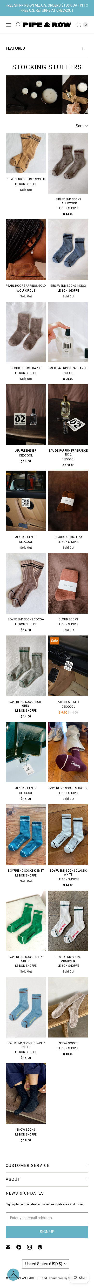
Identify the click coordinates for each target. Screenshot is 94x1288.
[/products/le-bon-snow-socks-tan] (68, 1007)
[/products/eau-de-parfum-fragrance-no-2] (68, 414)
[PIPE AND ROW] (47, 24)
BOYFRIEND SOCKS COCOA (26, 619)
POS (38, 1278)
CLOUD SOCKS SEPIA (68, 537)
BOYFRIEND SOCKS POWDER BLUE (26, 1045)
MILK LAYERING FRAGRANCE (68, 368)
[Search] (18, 25)
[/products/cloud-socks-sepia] (68, 501)
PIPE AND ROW (24, 1278)
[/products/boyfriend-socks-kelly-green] (26, 921)
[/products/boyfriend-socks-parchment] (68, 921)
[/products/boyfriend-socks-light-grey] (26, 665)
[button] (13, 1275)
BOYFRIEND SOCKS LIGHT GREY (26, 703)
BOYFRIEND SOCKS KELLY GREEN (26, 959)
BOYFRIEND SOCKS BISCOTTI (26, 179)
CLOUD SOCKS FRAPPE (26, 368)
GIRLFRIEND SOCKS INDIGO (68, 285)
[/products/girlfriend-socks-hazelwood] (68, 163)
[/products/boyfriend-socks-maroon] (68, 752)
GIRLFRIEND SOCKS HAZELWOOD (68, 201)
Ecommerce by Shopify (62, 1278)
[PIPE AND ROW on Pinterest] (43, 1247)
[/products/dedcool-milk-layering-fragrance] (68, 332)
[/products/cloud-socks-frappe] (26, 332)
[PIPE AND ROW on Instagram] (32, 1247)
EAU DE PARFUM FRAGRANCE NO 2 (68, 452)
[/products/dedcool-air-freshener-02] (26, 414)
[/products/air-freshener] (68, 665)
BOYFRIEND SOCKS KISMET (26, 870)
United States (43, 1263)
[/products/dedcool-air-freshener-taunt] (26, 501)
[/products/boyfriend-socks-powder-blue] (26, 1007)
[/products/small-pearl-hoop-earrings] (26, 249)
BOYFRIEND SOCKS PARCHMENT (68, 959)
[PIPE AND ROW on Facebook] (21, 1247)
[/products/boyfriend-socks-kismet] (26, 834)
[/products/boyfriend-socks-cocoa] (26, 583)
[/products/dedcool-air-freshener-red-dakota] (26, 752)
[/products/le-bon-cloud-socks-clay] (68, 583)
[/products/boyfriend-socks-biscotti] (26, 153)
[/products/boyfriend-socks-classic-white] (68, 834)
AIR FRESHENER (25, 450)
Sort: (78, 126)
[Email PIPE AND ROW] (11, 1247)
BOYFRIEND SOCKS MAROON (68, 788)
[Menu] (8, 25)
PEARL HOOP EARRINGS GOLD (26, 285)
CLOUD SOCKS (68, 619)
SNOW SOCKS (68, 1043)
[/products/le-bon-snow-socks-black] (26, 1093)
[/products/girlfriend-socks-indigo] (68, 249)
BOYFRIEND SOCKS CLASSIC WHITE (68, 872)
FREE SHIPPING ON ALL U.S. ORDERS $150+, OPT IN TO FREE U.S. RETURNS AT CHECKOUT (47, 7)
